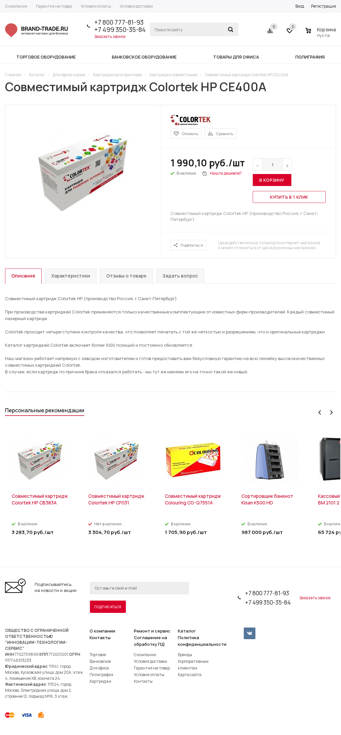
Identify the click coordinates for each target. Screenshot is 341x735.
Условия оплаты (149, 674)
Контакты (100, 638)
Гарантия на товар (152, 668)
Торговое (98, 654)
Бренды (185, 654)
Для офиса (99, 668)
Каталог (187, 631)
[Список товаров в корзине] (321, 34)
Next (331, 412)
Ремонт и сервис (152, 631)
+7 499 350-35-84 (120, 29)
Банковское (100, 661)
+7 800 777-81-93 (119, 22)
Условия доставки (150, 661)
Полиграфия (101, 674)
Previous (320, 412)
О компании (102, 631)
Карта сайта (189, 674)
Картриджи (100, 681)
